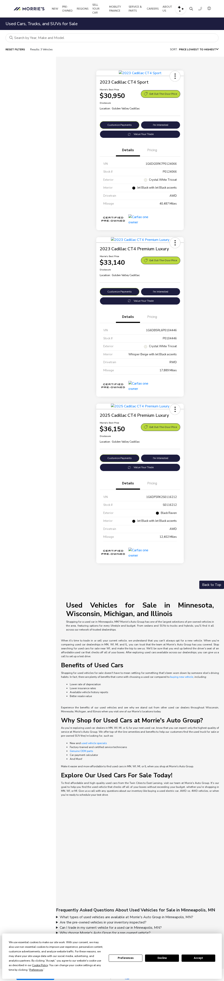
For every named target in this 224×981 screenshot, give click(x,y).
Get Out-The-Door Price (163, 94)
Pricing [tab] (152, 150)
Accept (198, 958)
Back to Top (211, 584)
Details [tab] (128, 150)
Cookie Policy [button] (40, 965)
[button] (175, 76)
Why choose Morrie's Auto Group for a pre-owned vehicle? (105, 932)
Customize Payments (119, 125)
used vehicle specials (94, 743)
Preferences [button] (36, 970)
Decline (162, 958)
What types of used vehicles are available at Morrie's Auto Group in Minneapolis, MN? (126, 917)
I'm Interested (160, 125)
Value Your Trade (144, 134)
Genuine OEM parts (81, 751)
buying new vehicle (181, 677)
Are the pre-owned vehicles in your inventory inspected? (103, 922)
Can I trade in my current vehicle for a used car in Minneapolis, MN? (111, 927)
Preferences (126, 958)
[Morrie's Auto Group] (30, 8)
